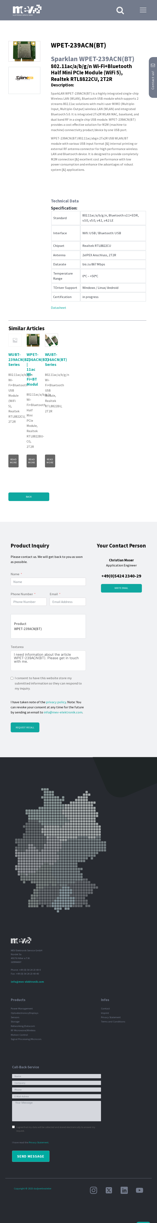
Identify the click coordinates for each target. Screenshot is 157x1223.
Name (15, 574)
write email (121, 587)
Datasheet (58, 307)
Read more (13, 461)
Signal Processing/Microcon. (26, 1039)
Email (54, 594)
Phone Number (22, 594)
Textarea (17, 647)
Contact (105, 1008)
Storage (15, 1021)
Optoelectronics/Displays (24, 1012)
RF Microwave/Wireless (23, 1030)
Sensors (15, 1017)
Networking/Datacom (23, 1026)
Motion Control (19, 1034)
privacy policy (56, 702)
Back (29, 496)
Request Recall (25, 727)
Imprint (105, 1012)
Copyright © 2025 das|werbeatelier (32, 1188)
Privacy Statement (111, 1017)
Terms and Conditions (113, 1021)
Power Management (22, 1008)
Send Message (30, 1156)
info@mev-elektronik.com (63, 712)
